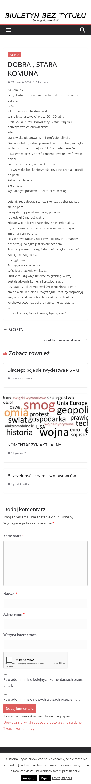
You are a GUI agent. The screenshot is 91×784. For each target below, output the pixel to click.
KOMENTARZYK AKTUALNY (34, 445)
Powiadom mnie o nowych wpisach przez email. (41, 699)
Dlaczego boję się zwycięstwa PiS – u (43, 370)
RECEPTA (15, 329)
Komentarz (13, 536)
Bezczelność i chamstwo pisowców (42, 475)
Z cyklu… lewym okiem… (63, 340)
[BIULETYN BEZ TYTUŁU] (45, 15)
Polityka (14, 54)
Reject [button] (45, 778)
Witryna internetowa (20, 634)
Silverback (42, 82)
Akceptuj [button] (28, 778)
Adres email (14, 614)
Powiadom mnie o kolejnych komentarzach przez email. (43, 682)
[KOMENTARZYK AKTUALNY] (45, 396)
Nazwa (10, 593)
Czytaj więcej (62, 778)
